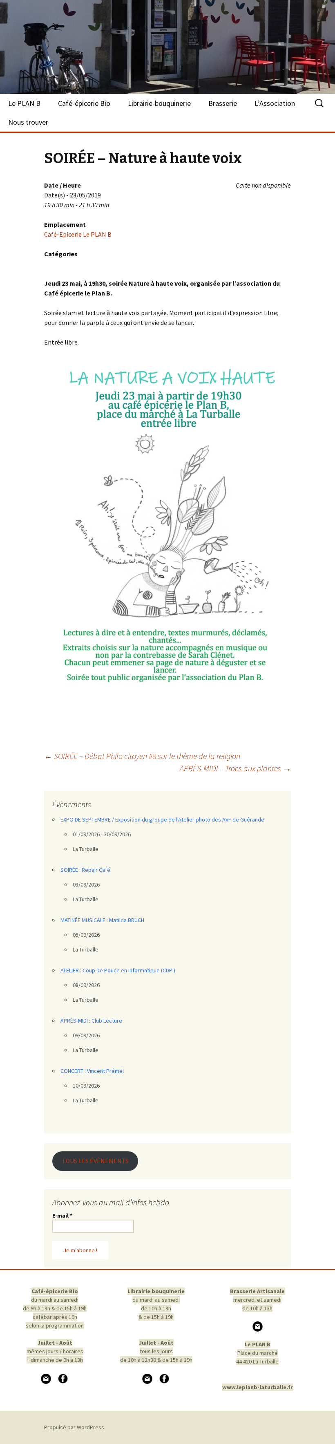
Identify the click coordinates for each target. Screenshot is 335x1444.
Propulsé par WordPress (74, 1427)
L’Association (275, 103)
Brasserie (222, 103)
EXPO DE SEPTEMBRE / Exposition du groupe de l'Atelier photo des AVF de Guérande (162, 819)
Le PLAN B (24, 103)
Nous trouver (28, 122)
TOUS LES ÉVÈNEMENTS (95, 1161)
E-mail (62, 1215)
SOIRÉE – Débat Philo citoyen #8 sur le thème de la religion (142, 756)
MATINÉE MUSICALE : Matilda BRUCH (102, 920)
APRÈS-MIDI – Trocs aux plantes (235, 768)
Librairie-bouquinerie (159, 103)
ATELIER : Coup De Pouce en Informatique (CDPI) (117, 970)
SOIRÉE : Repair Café (85, 869)
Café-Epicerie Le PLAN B (78, 234)
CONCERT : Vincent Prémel (92, 1071)
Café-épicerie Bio (84, 103)
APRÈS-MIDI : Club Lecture (91, 1020)
